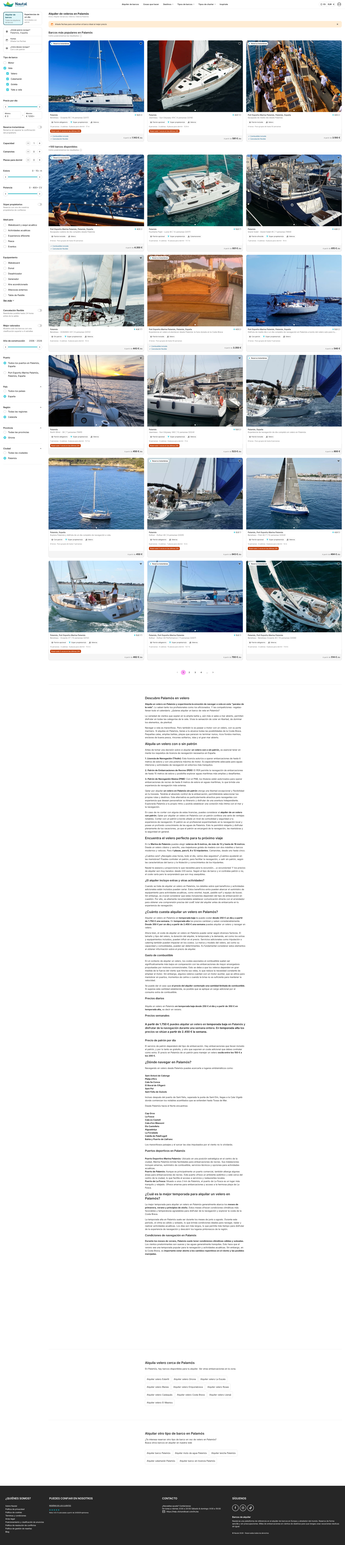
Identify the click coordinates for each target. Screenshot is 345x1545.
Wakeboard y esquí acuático (22, 225)
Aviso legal (10, 1519)
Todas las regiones (17, 411)
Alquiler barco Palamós (158, 1453)
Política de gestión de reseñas (18, 1528)
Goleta (14, 84)
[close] (337, 24)
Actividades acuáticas (19, 230)
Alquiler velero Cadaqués (159, 1394)
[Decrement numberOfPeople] (28, 143)
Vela (10, 68)
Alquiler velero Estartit (158, 1379)
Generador (13, 279)
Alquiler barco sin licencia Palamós (197, 1461)
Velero (14, 73)
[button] (96, 110)
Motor (11, 62)
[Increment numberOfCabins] (39, 151)
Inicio (51, 17)
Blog (7, 1532)
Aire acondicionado (18, 284)
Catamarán (16, 79)
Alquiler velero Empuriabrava (188, 1387)
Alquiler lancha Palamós (223, 1453)
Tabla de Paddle (16, 295)
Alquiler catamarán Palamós (161, 1461)
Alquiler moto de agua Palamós (191, 1453)
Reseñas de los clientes (60, 1506)
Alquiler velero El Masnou (160, 1402)
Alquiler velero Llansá (220, 1394)
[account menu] (339, 4)
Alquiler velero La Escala (212, 1379)
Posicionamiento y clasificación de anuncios (24, 1522)
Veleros (72, 17)
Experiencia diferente (19, 235)
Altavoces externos (17, 289)
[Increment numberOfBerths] (39, 160)
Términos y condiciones (15, 1515)
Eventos (12, 246)
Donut (11, 268)
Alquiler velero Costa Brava (191, 1394)
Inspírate (224, 4)
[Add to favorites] (140, 43)
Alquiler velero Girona (185, 1379)
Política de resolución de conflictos (20, 1525)
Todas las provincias (18, 432)
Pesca (11, 241)
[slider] (5, 106)
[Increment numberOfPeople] (39, 143)
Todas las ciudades (18, 452)
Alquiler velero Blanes (158, 1387)
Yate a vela (16, 89)
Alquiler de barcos (130, 4)
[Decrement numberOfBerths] (28, 160)
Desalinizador (15, 273)
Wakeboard (14, 262)
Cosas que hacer (151, 4)
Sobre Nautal (11, 1506)
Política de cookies (13, 1512)
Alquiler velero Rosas (218, 1387)
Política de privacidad (15, 1509)
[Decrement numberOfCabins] (28, 151)
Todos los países (16, 391)
